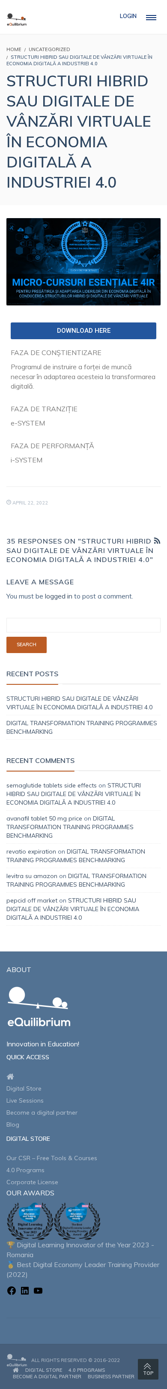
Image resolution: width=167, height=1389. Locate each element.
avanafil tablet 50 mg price (44, 818)
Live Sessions (25, 1100)
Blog (12, 1124)
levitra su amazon (31, 876)
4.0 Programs (25, 1170)
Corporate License (32, 1182)
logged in (58, 596)
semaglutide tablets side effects (51, 785)
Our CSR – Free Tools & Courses (51, 1158)
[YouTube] (38, 1292)
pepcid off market (31, 900)
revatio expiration (31, 851)
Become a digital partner (42, 1112)
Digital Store (24, 1088)
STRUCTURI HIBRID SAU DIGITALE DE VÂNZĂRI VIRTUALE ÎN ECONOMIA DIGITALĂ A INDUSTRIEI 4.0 (73, 793)
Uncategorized (49, 49)
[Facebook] (11, 1292)
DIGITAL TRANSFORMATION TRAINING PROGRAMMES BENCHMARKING (70, 827)
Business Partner (111, 1377)
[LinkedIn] (25, 1292)
